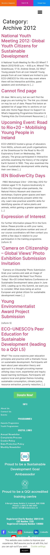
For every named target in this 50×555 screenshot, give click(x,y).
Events (4, 415)
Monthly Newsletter (11, 447)
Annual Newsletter (10, 434)
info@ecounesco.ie (28, 508)
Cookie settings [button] (38, 546)
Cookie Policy (8, 441)
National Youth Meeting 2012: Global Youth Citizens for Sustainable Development (23, 46)
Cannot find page (18, 90)
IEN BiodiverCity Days (23, 175)
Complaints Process (11, 437)
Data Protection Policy (12, 444)
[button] (25, 3)
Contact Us (6, 412)
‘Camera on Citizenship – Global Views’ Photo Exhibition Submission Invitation (24, 255)
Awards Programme (10, 423)
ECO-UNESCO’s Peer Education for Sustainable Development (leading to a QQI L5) (23, 339)
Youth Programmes (9, 426)
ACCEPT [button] (25, 551)
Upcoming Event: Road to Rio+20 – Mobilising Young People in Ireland (24, 130)
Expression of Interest (23, 216)
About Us (5, 408)
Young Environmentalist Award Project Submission (18, 309)
